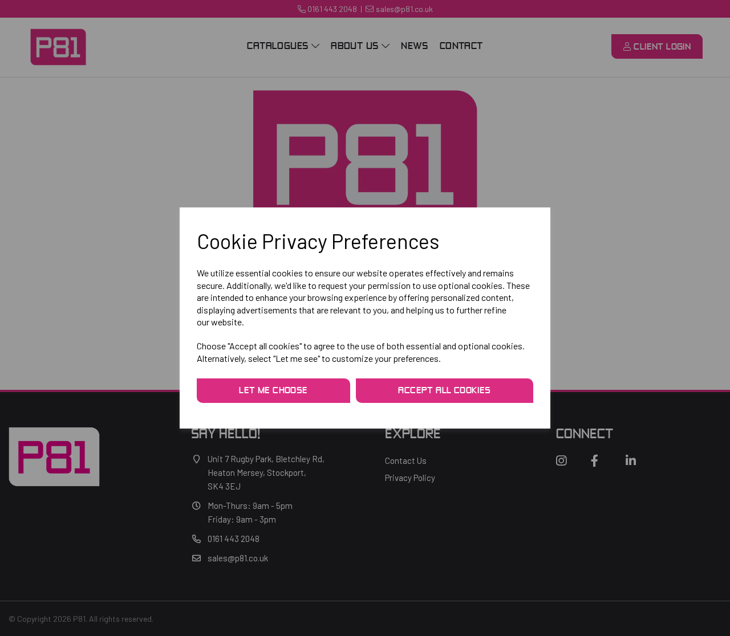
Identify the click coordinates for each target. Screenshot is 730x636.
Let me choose (273, 391)
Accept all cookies (444, 391)
